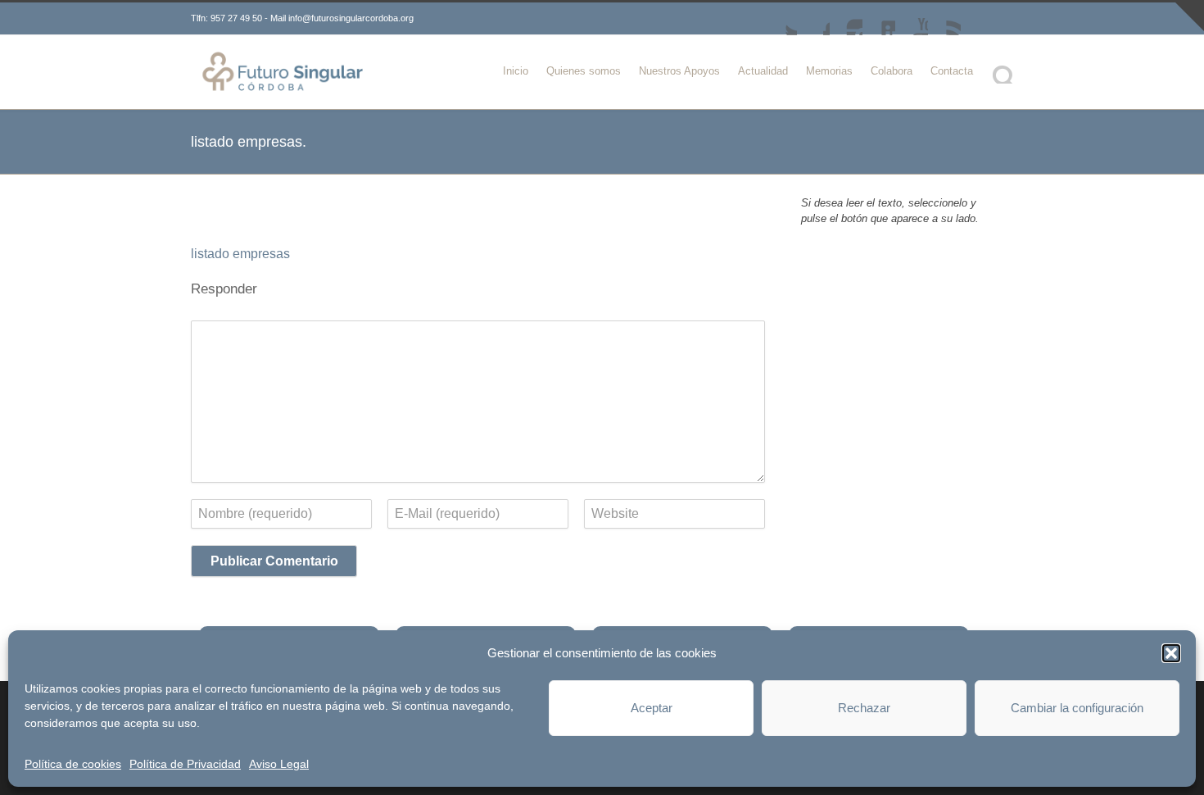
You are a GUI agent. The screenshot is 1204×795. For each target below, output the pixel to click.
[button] (1171, 653)
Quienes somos (583, 71)
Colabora (891, 71)
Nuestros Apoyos (679, 71)
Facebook (813, 18)
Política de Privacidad (185, 763)
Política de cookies (73, 763)
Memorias (829, 71)
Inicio (515, 71)
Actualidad (763, 71)
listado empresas (240, 254)
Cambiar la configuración (1077, 708)
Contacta (951, 71)
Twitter (780, 18)
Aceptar (651, 708)
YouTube (911, 18)
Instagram (846, 18)
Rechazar (864, 708)
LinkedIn (878, 18)
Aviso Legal (279, 763)
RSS (944, 18)
